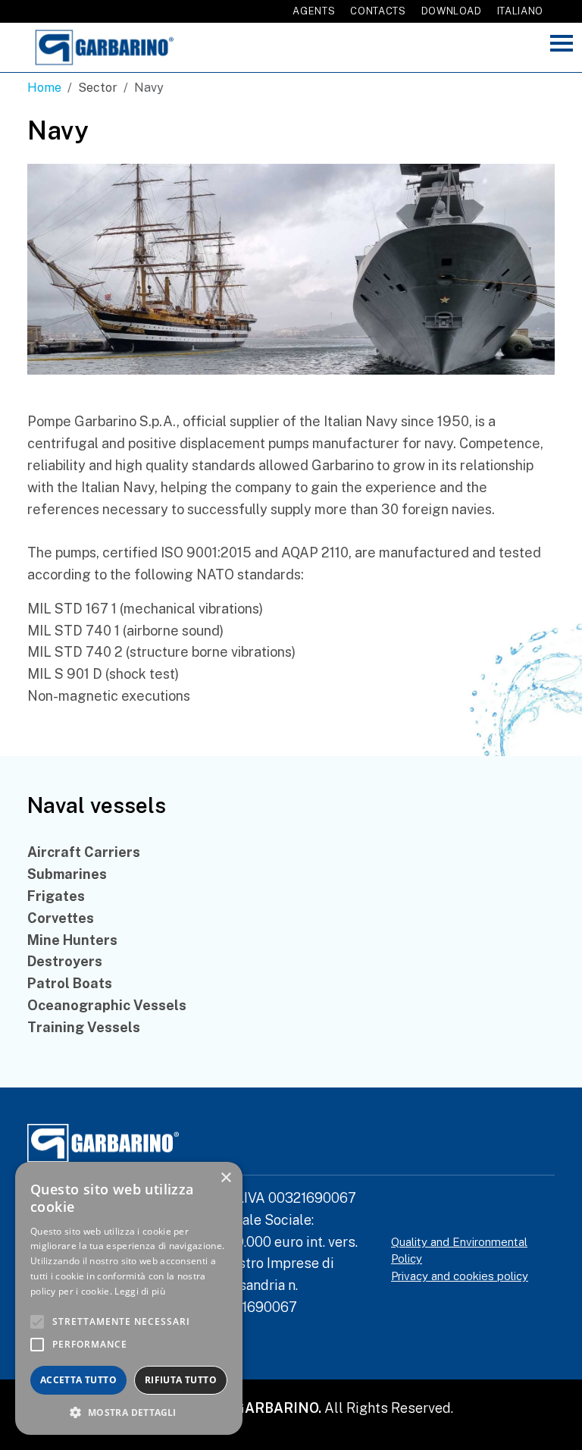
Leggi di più (139, 1291)
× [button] (225, 1178)
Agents (314, 11)
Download (451, 11)
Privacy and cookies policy (459, 1276)
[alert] (128, 1298)
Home (44, 87)
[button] (128, 1412)
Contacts (377, 11)
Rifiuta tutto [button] (181, 1379)
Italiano (520, 11)
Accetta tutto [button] (78, 1379)
